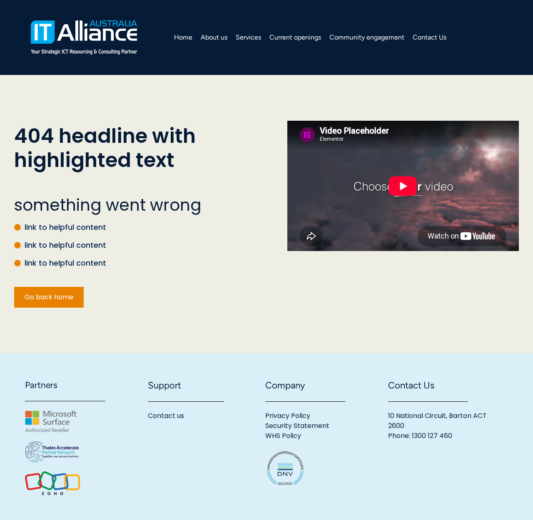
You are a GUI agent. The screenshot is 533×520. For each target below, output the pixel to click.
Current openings (295, 37)
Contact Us (429, 37)
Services (248, 37)
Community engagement (366, 37)
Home (183, 37)
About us (214, 37)
